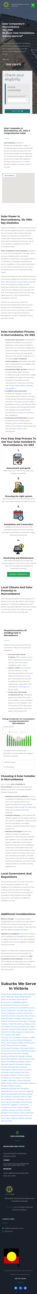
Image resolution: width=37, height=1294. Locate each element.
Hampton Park (14, 1029)
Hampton (4, 1029)
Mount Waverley (22, 1051)
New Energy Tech (21, 807)
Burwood (4, 1008)
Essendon (29, 1018)
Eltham (11, 1018)
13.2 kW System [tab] (9, 767)
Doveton (32, 1016)
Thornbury (26, 1078)
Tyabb (29, 1097)
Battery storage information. (18, 930)
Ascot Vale (23, 994)
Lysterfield (16, 1097)
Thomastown (17, 1078)
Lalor (10, 1037)
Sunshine (26, 1075)
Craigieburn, (14, 1105)
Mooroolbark (6, 1048)
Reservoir (12, 1064)
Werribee (4, 1086)
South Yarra (25, 1072)
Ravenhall (4, 1064)
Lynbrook (13, 1040)
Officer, (22, 1113)
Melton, (21, 1110)
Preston (28, 1062)
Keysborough (10, 1035)
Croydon (19, 1013)
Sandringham (6, 1070)
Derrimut (12, 1016)
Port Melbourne (12, 1062)
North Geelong (22, 1053)
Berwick (9, 1102)
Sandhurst (23, 1067)
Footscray (31, 1021)
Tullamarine (12, 1080)
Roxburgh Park (13, 1067)
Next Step (17, 111)
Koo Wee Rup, (19, 1099)
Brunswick (17, 1005)
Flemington (23, 1021)
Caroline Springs (26, 1102)
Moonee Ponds (12, 1045)
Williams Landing (14, 1086)
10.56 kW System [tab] (9, 762)
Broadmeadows (7, 1005)
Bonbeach (12, 999)
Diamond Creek (22, 1016)
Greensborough (23, 1027)
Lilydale (32, 1037)
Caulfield (29, 1094)
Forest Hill (21, 1091)
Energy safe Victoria (28, 407)
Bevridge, (16, 1102)
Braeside (17, 1002)
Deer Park (4, 1016)
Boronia (4, 1002)
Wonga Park (15, 1088)
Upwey (19, 1080)
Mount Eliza (11, 1051)
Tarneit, (20, 1115)
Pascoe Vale (5, 1059)
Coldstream (11, 1013)
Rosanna (27, 1064)
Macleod (20, 1040)
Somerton (28, 1070)
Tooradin (4, 1080)
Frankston (4, 1024)
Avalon (3, 997)
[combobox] (18, 100)
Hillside (12, 1032)
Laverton (25, 1037)
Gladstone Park (29, 1024)
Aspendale (31, 994)
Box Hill (10, 1002)
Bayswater (10, 997)
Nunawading (13, 1094)
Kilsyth (18, 1035)
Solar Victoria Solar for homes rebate (14, 282)
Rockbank (20, 1064)
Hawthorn (32, 1029)
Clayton (30, 1010)
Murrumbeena (6, 1097)
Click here (10, 1207)
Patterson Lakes (16, 1059)
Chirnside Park (22, 1010)
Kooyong (4, 1037)
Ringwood (13, 1115)
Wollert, (21, 1118)
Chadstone (29, 1091)
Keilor (32, 1032)
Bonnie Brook (22, 999)
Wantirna (16, 1083)
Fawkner (4, 1021)
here (13, 829)
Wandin (9, 1083)
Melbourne (13, 1110)
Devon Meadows (7, 1099)
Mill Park (27, 1043)
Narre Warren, (15, 1113)
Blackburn (28, 1040)
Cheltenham (11, 1010)
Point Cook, (5, 1115)
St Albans (12, 1075)
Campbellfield (23, 1008)
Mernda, (27, 1110)
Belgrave (28, 997)
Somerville (5, 1072)
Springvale (5, 1075)
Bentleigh (22, 1094)
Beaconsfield (19, 997)
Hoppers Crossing (22, 1032)
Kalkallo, (27, 1107)
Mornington (24, 1048)
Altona (3, 994)
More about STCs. (20, 711)
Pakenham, (30, 1113)
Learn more (21, 665)
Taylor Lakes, (5, 1118)
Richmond (13, 1091)
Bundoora (25, 1005)
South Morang (14, 1072)
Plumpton (26, 1059)
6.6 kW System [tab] (8, 727)
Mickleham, (5, 1113)
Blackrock (4, 999)
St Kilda (19, 1075)
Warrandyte (24, 1083)
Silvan (21, 1070)
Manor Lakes (5, 1043)
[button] (18, 1265)
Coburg (4, 1013)
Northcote (5, 1056)
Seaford (23, 1097)
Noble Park (12, 1053)
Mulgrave (32, 1051)
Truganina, (14, 1118)
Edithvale (4, 1018)
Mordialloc (15, 1048)
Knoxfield (8, 1121)
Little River (5, 1040)
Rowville (4, 1067)
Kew (2, 1035)
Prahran (22, 1062)
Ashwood (5, 1094)
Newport (4, 1053)
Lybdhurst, (5, 1110)
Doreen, (14, 1107)
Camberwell (12, 1008)
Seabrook (15, 1070)
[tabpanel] (18, 744)
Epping (20, 1107)
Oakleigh (21, 1056)
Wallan (3, 1083)
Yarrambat (4, 1091)
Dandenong (27, 1013)
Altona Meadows (12, 994)
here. (14, 866)
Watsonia (32, 1083)
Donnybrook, (6, 1107)
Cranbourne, (23, 1105)
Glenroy (14, 1027)
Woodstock (25, 1088)
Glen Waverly (5, 1027)
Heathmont (5, 1032)
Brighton (24, 1002)
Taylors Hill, (28, 1115)
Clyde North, (5, 1105)
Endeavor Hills (19, 1018)
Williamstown (6, 1088)
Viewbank (26, 1080)
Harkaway (24, 1029)
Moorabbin (23, 1045)
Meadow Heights (17, 1043)
